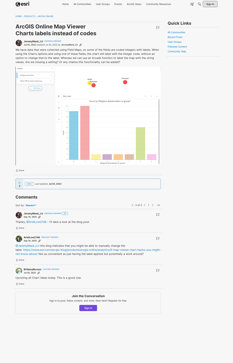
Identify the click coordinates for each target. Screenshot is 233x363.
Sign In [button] (88, 307)
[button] (88, 116)
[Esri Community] (23, 4)
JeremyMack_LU (33, 41)
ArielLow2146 (32, 237)
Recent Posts (175, 37)
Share (20, 170)
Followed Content (177, 46)
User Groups (174, 41)
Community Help (177, 51)
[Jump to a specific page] (158, 205)
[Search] (199, 4)
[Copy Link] (80, 44)
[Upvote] (19, 182)
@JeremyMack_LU (27, 245)
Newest (30, 205)
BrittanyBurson (32, 269)
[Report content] (158, 28)
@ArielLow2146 (36, 222)
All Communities (176, 32)
